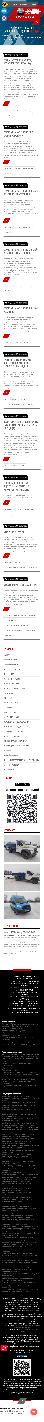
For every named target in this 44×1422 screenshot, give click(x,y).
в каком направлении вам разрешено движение (17, 1250)
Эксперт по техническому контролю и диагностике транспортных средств (17, 363)
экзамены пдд (27, 944)
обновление (7, 937)
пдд (6, 466)
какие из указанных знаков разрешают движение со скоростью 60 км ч (17, 1245)
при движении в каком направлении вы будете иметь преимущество (20, 1234)
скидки (9, 948)
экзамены (37, 935)
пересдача (31, 951)
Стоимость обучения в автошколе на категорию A (16, 1082)
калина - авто (33, 567)
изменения (25, 937)
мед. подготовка (24, 939)
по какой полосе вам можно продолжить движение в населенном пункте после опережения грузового (18, 1268)
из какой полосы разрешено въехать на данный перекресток (18, 1151)
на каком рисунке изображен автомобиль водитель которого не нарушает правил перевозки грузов (18, 1161)
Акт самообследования (13, 765)
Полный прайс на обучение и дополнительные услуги (20, 1059)
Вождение (36, 939)
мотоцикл (14, 953)
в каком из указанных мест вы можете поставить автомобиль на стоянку (17, 1204)
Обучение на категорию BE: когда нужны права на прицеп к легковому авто (21, 1033)
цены (36, 946)
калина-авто (28, 509)
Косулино (23, 31)
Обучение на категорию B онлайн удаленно (21, 310)
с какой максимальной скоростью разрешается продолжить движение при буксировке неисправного (21, 1291)
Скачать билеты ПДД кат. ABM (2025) (17, 722)
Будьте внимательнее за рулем (20, 584)
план (23, 944)
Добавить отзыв (10, 712)
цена (29, 937)
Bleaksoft (28, 1352)
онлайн (17, 169)
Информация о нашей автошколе (16, 745)
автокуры (32, 615)
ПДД (33, 935)
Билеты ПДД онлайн (11, 717)
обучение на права (22, 110)
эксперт (22, 399)
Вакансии (7, 750)
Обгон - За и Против (14, 531)
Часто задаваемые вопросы (14, 688)
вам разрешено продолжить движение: (17, 1215)
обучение (8, 169)
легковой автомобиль (23, 115)
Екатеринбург (16, 28)
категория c (27, 286)
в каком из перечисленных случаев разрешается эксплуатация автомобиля (18, 1218)
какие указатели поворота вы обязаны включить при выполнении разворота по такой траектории (20, 1255)
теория (5, 944)
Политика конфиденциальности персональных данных (20, 1075)
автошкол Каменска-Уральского (18, 1381)
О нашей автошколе (11, 755)
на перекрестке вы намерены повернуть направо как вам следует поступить (18, 1135)
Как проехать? (9, 698)
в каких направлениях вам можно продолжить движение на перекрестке (20, 1146)
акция (11, 944)
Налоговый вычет (10, 769)
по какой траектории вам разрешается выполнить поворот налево (17, 1279)
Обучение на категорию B (12, 1067)
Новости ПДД (9, 674)
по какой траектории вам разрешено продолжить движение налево (16, 1110)
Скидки (35, 31)
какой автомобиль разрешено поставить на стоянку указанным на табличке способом (19, 1124)
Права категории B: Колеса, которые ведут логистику (18, 61)
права (13, 942)
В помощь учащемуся (12, 736)
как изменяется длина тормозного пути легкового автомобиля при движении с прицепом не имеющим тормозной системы (19, 1239)
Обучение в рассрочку (12, 683)
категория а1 (26, 951)
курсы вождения (10, 620)
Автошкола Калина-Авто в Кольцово (29, 1330)
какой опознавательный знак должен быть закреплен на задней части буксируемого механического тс (19, 1104)
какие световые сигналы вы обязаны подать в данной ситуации (20, 1274)
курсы (20, 946)
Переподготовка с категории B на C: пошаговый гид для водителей (16, 1029)
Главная (7, 655)
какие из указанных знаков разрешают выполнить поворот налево (17, 1200)
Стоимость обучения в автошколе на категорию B (16, 1064)
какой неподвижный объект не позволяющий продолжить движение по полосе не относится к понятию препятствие (20, 1129)
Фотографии (8, 693)
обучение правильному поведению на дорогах (21, 630)
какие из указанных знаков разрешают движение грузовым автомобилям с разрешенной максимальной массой (17, 1181)
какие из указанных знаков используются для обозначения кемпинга (20, 1115)
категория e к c (28, 169)
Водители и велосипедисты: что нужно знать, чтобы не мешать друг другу (21, 425)
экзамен (18, 509)
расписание (26, 935)
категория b (9, 115)
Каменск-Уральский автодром (15, 741)
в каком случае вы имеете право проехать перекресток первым (19, 1209)
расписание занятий (17, 944)
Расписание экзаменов (12, 664)
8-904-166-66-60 (25, 16)
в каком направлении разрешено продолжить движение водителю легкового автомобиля (20, 1175)
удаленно (8, 173)
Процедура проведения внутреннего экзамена (21, 760)
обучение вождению (35, 944)
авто (22, 466)
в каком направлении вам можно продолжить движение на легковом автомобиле (20, 1223)
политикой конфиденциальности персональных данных (27, 1327)
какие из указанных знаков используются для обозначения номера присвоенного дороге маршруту (20, 1228)
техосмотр (6, 951)
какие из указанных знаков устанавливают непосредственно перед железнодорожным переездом (19, 1284)
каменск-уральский (22, 932)
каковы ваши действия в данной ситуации (18, 1165)
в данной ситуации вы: (11, 1186)
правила (8, 514)
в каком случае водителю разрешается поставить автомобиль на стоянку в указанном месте (20, 1262)
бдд (6, 399)
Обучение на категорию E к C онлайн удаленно (18, 133)
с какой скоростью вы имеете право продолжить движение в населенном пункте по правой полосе (21, 1098)
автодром (6, 948)
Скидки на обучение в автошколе (15, 1079)
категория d (27, 227)
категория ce (35, 948)
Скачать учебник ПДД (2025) (14, 731)
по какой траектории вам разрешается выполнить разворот (17, 1119)
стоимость (19, 937)
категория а (32, 946)
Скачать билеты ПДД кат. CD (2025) (17, 726)
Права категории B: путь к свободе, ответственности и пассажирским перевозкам (20, 1043)
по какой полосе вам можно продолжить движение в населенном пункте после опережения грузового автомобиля (18, 1140)
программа (37, 942)
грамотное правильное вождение (16, 625)
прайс (19, 939)
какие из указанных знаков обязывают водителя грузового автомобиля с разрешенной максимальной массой (17, 1190)
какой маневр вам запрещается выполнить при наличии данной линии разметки (19, 1196)
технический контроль (12, 404)
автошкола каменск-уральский (15, 567)
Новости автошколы (12, 669)
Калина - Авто (12, 946)
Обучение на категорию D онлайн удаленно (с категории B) (21, 192)
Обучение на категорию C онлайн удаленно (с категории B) (21, 251)
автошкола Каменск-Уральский (10, 939)
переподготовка (25, 942)
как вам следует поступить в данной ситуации (20, 1213)
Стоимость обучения (12, 679)
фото (17, 946)
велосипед (14, 466)
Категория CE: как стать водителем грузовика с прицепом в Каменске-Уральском (21, 1025)
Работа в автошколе (11, 702)
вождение (18, 562)
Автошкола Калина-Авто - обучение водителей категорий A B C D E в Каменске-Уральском (20, 1055)
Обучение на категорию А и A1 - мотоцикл (19, 1085)
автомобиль (27, 404)
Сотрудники (8, 707)
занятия (13, 937)
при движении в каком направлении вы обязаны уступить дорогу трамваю (17, 1155)
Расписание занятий (12, 659)
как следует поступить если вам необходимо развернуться (20, 1169)
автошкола (8, 110)
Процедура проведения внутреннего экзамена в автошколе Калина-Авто (16, 486)
